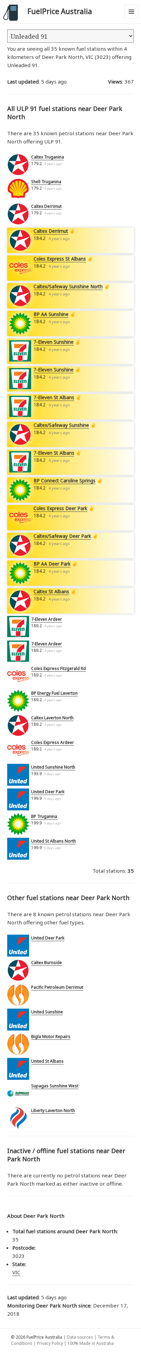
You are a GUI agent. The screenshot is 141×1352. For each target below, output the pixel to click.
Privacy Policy (50, 1343)
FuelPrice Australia (59, 11)
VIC (16, 1272)
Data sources (80, 1337)
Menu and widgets (132, 18)
